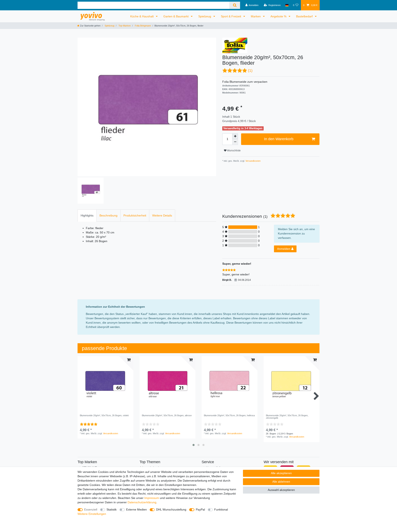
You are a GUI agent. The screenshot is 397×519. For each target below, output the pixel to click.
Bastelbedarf (304, 16)
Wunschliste (233, 150)
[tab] (87, 215)
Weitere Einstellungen (92, 513)
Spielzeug (205, 16)
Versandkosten (253, 161)
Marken (256, 16)
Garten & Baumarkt (176, 16)
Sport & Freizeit (231, 16)
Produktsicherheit (134, 215)
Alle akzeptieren (281, 473)
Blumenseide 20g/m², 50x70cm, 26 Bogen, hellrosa (229, 415)
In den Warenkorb (278, 139)
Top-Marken (124, 25)
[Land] (287, 5)
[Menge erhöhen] (235, 136)
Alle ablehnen (281, 481)
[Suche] (234, 5)
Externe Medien (136, 509)
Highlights (87, 215)
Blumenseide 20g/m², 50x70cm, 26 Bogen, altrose (167, 415)
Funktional (221, 509)
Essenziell (90, 509)
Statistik (111, 509)
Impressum (151, 498)
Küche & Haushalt (142, 16)
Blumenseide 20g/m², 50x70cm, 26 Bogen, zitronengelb (287, 416)
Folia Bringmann (142, 25)
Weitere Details (162, 215)
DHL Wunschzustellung (171, 509)
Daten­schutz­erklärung (142, 502)
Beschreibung (108, 215)
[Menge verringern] (235, 142)
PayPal (200, 509)
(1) (250, 70)
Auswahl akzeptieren (281, 489)
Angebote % (278, 16)
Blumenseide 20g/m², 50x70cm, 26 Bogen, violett (104, 415)
